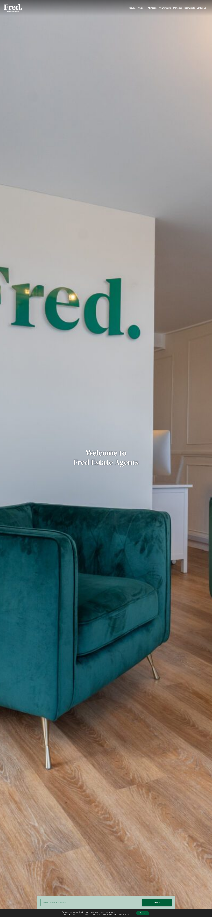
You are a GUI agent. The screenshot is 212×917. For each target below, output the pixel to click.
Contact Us (201, 8)
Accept (142, 913)
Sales (140, 8)
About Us (132, 8)
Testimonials (189, 8)
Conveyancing (165, 8)
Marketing (177, 8)
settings (126, 914)
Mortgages (152, 8)
